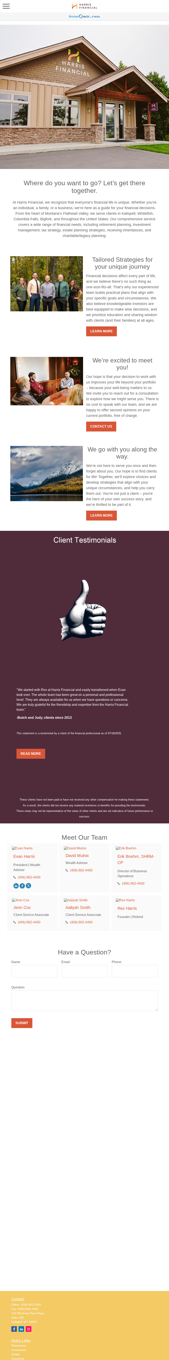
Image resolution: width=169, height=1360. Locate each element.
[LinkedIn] (16, 886)
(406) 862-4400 (29, 877)
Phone (116, 962)
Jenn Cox (22, 907)
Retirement (18, 1345)
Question (18, 987)
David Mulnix (77, 855)
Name (15, 962)
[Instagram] (28, 1329)
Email (65, 962)
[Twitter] (28, 885)
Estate (15, 1354)
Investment (18, 1350)
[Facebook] (22, 886)
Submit (21, 1023)
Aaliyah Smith (78, 907)
